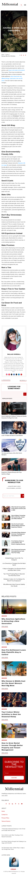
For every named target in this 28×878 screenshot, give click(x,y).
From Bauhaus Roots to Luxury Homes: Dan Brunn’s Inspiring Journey (18, 542)
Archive (21, 34)
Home (2, 54)
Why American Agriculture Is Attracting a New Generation (13, 621)
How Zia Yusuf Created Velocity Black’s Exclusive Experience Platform (18, 525)
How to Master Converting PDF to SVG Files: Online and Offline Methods (18, 517)
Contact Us (4, 814)
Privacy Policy (5, 818)
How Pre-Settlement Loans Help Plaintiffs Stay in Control (14, 652)
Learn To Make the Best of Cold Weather (12, 435)
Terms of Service (6, 821)
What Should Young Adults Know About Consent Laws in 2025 (18, 508)
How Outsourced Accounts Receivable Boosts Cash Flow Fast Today (18, 551)
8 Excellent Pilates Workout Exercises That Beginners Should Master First (18, 534)
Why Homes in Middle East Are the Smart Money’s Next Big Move (13, 683)
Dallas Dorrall (14, 354)
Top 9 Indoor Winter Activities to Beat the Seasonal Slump (11, 714)
